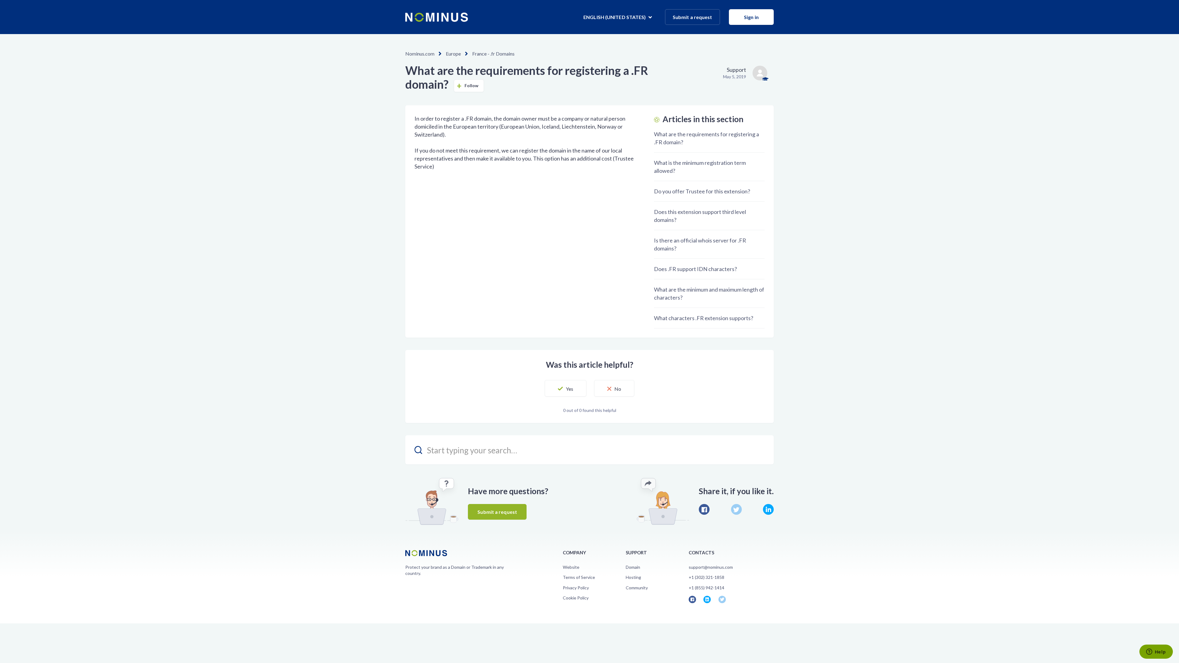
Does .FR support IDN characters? (695, 269)
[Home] (436, 17)
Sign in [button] (751, 17)
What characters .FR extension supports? (703, 318)
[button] (565, 388)
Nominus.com (419, 53)
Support (736, 69)
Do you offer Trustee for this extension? (702, 191)
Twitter (736, 509)
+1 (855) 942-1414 (706, 587)
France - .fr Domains (493, 53)
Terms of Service (579, 577)
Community (637, 587)
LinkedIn (768, 509)
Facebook (704, 509)
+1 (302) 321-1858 (706, 577)
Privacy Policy (576, 587)
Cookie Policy (576, 597)
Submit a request (692, 17)
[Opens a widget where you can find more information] (1156, 652)
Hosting (633, 577)
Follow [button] (472, 85)
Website (571, 567)
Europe (453, 53)
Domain (633, 567)
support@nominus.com (711, 567)
